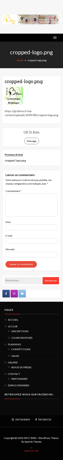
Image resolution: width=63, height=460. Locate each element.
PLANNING (14, 344)
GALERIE (13, 362)
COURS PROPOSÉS (21, 337)
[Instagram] (14, 293)
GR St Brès (31, 132)
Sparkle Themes (33, 441)
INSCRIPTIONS (19, 331)
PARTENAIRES (19, 378)
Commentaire (13, 190)
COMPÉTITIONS (20, 349)
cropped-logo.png (24, 81)
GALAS (15, 355)
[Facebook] (6, 293)
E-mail (9, 235)
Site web (10, 249)
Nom (8, 222)
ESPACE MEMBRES (18, 385)
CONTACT (14, 373)
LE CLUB (12, 326)
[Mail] (22, 293)
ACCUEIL (13, 319)
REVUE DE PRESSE (21, 367)
